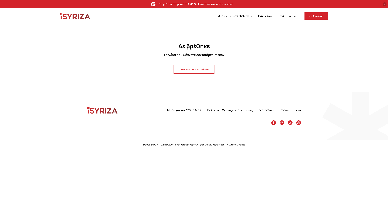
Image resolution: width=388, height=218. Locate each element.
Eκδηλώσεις (267, 110)
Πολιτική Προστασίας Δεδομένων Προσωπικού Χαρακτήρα (194, 144)
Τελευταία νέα (291, 110)
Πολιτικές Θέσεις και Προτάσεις (230, 110)
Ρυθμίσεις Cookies (235, 144)
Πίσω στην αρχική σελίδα (194, 69)
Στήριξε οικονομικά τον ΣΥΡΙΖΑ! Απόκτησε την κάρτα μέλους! (196, 4)
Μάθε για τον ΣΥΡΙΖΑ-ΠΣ (184, 110)
